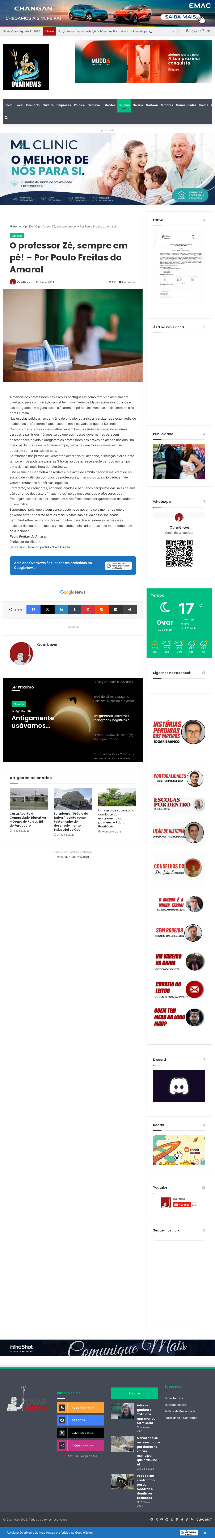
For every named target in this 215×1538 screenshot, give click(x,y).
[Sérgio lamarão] (179, 903)
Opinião (124, 105)
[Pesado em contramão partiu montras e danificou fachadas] (122, 1481)
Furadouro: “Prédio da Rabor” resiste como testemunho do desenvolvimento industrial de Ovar (71, 821)
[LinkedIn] (61, 609)
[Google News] (73, 592)
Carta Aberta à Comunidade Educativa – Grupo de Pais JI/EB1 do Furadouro (28, 819)
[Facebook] (33, 609)
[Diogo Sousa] (179, 778)
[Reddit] (102, 609)
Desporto (33, 105)
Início (9, 105)
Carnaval (94, 105)
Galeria (138, 105)
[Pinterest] (88, 609)
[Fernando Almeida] (179, 932)
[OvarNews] (26, 67)
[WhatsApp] (179, 543)
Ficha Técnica (173, 1398)
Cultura (48, 105)
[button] (107, 1532)
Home (16, 226)
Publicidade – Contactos (180, 1417)
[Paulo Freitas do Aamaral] (179, 833)
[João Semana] (179, 869)
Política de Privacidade (179, 1411)
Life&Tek (109, 105)
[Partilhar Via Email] (116, 609)
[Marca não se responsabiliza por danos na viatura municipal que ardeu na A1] (122, 1444)
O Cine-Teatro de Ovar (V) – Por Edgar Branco (48, 721)
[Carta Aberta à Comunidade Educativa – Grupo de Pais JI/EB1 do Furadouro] (29, 799)
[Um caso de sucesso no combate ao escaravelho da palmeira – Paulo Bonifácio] (117, 797)
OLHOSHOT (204, 1519)
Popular (134, 1393)
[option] (73, 720)
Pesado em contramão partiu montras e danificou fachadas (146, 1487)
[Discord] (179, 1086)
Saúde (203, 105)
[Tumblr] (74, 609)
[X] (48, 609)
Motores (167, 105)
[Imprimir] (130, 609)
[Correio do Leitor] (179, 989)
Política (79, 105)
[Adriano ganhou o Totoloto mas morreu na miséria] (122, 1411)
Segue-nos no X (166, 1230)
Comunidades (186, 105)
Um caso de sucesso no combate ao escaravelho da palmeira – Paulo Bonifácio (116, 818)
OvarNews (23, 282)
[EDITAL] (179, 267)
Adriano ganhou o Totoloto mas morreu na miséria (146, 1414)
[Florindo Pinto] (179, 1017)
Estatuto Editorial (175, 1404)
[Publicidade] (179, 478)
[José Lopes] (179, 805)
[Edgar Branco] (179, 734)
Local (19, 105)
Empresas (63, 105)
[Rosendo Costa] (179, 961)
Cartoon (152, 105)
